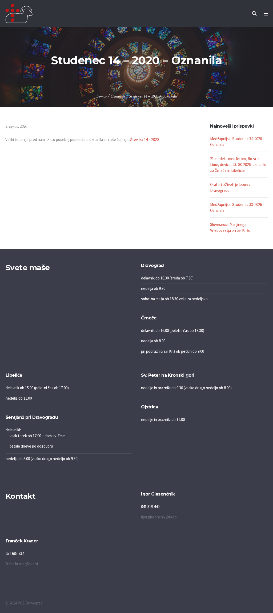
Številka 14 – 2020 (144, 139)
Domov (101, 96)
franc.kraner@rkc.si (22, 563)
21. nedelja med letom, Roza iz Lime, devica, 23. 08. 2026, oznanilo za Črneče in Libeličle (238, 164)
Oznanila (118, 96)
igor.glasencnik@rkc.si (159, 516)
